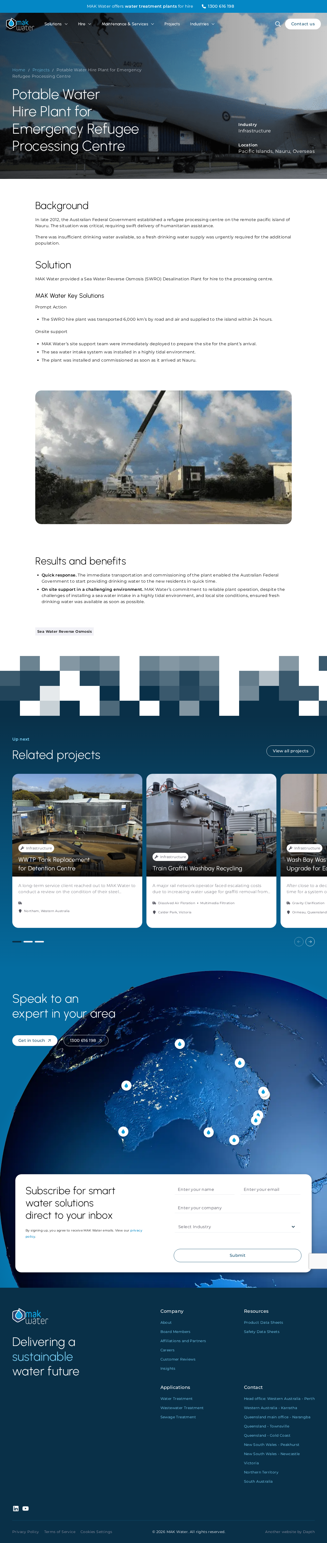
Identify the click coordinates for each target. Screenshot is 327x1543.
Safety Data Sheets (261, 1331)
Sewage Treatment (178, 1417)
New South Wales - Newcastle (272, 1454)
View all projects (290, 751)
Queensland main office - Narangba (277, 1417)
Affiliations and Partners (183, 1341)
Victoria (251, 1463)
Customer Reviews (177, 1359)
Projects (172, 23)
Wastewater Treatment (182, 1408)
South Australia (258, 1481)
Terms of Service (59, 1531)
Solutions (53, 23)
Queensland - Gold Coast (267, 1435)
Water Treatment (176, 1398)
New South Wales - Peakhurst (272, 1444)
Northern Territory (261, 1472)
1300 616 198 (221, 6)
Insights (168, 1368)
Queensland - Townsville (266, 1426)
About (166, 1322)
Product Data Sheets (263, 1322)
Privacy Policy (25, 1531)
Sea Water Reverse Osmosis (64, 631)
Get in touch (31, 1040)
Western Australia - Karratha (270, 1408)
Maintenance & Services (125, 23)
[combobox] (178, 1226)
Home (19, 69)
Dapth (309, 1531)
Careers (167, 1350)
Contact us (303, 23)
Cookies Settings (96, 1531)
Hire (82, 23)
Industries (199, 23)
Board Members (175, 1331)
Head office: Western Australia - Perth (279, 1398)
